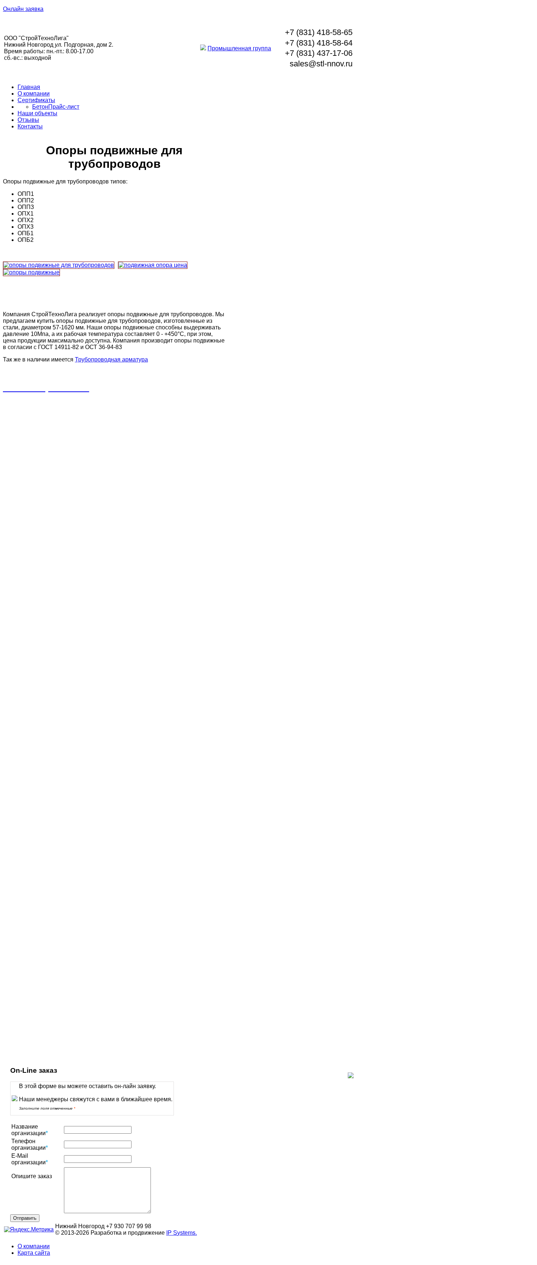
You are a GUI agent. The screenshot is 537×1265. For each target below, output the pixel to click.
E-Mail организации (29, 1159)
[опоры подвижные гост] (31, 272)
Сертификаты (36, 100)
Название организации (29, 1129)
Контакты (30, 126)
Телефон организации (29, 1144)
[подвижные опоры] (58, 265)
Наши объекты (37, 113)
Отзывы (28, 120)
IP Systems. (181, 1233)
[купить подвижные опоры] (152, 265)
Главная (29, 87)
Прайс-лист (63, 107)
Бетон (40, 107)
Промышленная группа (239, 48)
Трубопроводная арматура (111, 359)
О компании (34, 93)
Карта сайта (34, 1253)
